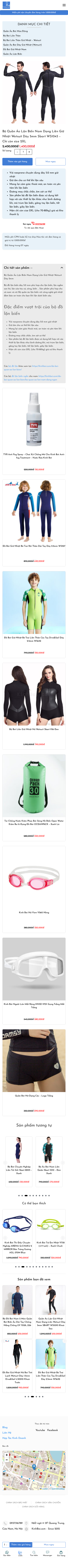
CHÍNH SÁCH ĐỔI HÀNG (33, 1507)
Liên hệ (6, 1433)
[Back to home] (6, 5)
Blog (5, 1427)
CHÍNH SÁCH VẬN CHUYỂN (48, 1503)
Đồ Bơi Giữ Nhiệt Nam (14, 49)
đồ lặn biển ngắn (20, 376)
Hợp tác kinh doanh (14, 1438)
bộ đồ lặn (13, 366)
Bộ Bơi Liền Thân (12, 36)
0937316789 (40, 224)
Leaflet (45, 1488)
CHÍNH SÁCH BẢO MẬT (16, 1503)
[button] (64, 5)
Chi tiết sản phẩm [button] (17, 268)
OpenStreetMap (58, 1488)
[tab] (19, 1195)
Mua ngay (51, 161)
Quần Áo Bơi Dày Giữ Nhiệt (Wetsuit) (22, 45)
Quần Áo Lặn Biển (12, 54)
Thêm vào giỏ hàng (17, 161)
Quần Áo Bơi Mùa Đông (15, 31)
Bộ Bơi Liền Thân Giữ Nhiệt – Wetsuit (22, 40)
